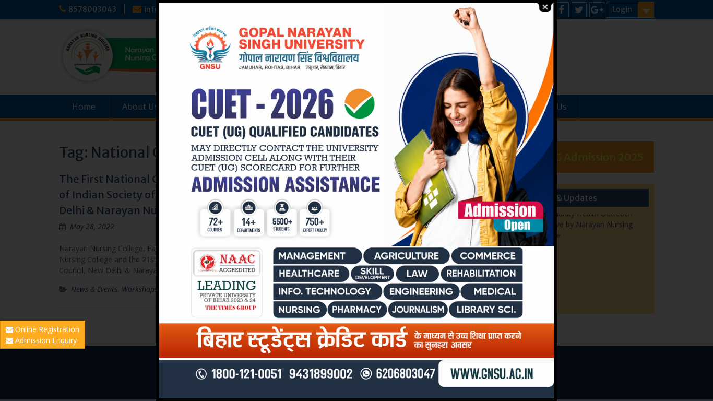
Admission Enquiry (45, 340)
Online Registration (46, 329)
